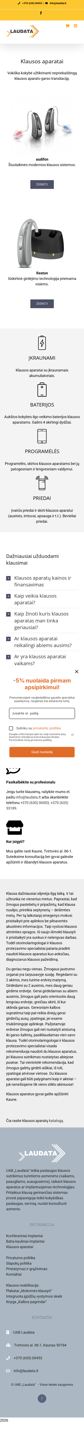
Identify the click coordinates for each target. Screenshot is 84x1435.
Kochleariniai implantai (24, 1236)
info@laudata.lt (58, 3)
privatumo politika (47, 728)
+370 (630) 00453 (32, 3)
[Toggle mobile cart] (67, 26)
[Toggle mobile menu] (76, 26)
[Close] (77, 671)
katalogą (56, 1120)
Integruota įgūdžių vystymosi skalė (34, 1296)
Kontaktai (14, 1274)
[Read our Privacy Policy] (72, 734)
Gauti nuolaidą (42, 752)
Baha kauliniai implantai (25, 1241)
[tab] (42, 581)
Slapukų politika (19, 1263)
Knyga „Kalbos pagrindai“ (26, 1302)
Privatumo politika (20, 1258)
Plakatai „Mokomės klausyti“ (29, 1291)
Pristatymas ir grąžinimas (26, 1269)
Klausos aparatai (19, 1247)
